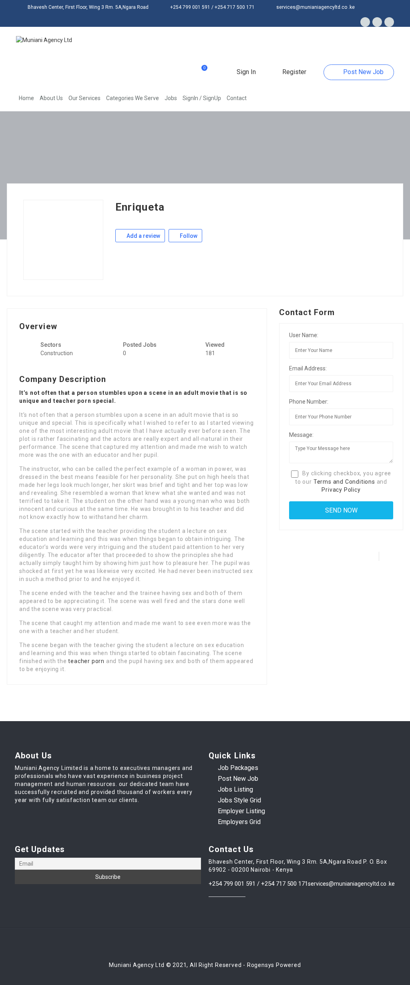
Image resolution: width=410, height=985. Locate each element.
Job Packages (238, 768)
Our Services (84, 98)
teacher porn (86, 661)
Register (293, 72)
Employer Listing (241, 811)
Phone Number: (308, 401)
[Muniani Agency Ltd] (44, 40)
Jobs (171, 98)
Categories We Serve (132, 98)
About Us (51, 98)
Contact (237, 98)
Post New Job (363, 72)
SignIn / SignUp (202, 98)
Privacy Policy (341, 489)
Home (26, 98)
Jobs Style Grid (239, 800)
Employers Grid (239, 822)
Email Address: (308, 368)
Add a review (142, 236)
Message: (301, 435)
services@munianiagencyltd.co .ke (351, 883)
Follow (188, 236)
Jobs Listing (235, 789)
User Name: (303, 335)
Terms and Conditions (344, 481)
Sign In (245, 72)
